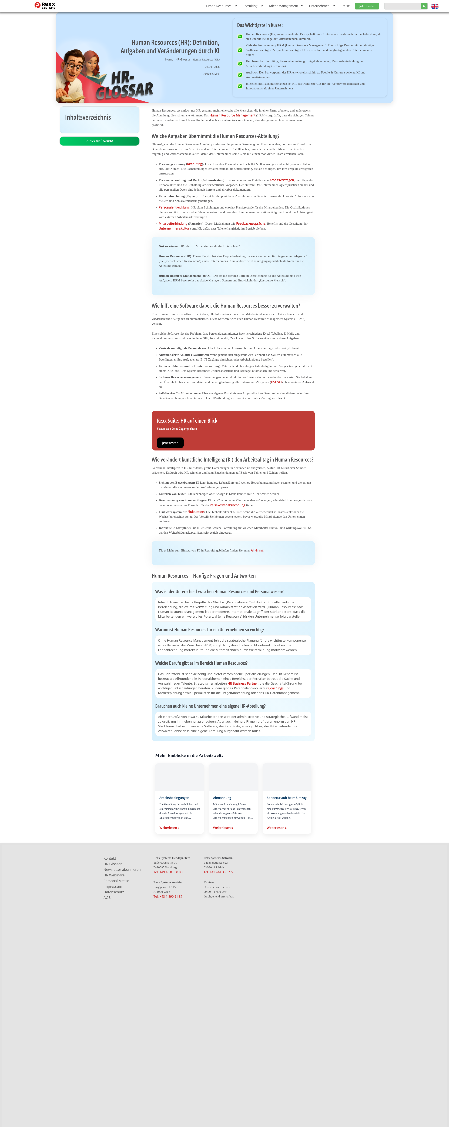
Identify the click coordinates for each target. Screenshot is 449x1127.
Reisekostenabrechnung (227, 505)
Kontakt (109, 858)
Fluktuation (196, 512)
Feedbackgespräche (250, 223)
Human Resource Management (232, 115)
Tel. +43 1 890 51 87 (167, 896)
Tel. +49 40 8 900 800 (168, 872)
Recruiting (194, 164)
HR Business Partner (243, 683)
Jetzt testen (170, 443)
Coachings (276, 688)
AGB (107, 897)
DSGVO (276, 382)
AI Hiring (257, 550)
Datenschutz (113, 892)
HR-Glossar (183, 59)
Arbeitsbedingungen (174, 798)
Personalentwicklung (174, 207)
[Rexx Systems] (274, 995)
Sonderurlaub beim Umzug (287, 798)
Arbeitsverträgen (282, 180)
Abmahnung (222, 798)
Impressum (112, 886)
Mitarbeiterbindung (173, 223)
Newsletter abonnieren (122, 869)
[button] (220, 6)
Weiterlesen (169, 828)
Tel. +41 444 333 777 (218, 872)
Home (169, 59)
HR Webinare (114, 875)
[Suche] (424, 6)
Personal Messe (116, 880)
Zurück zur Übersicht (99, 141)
